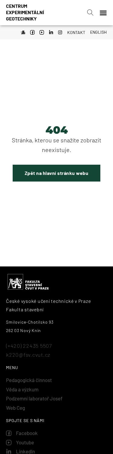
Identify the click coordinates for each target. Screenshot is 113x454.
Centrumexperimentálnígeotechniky (25, 12)
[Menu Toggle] (103, 13)
